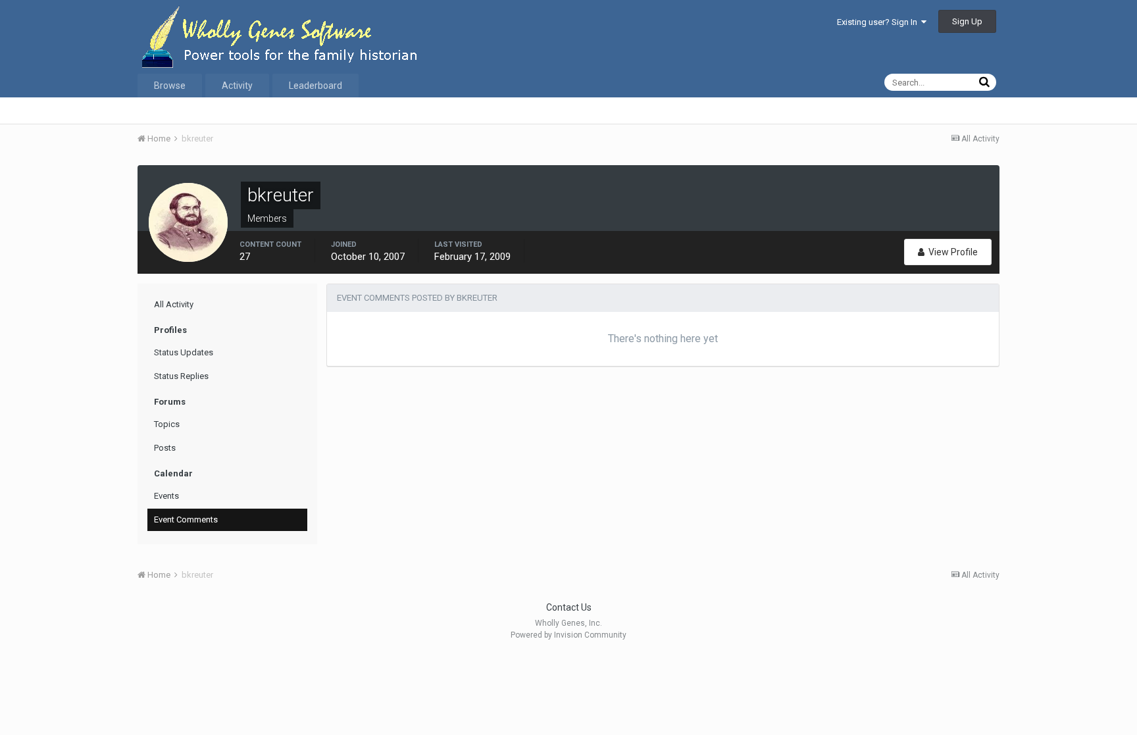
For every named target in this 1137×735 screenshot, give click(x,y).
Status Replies (181, 376)
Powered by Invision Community (568, 635)
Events (166, 496)
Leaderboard (315, 85)
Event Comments (186, 519)
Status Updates (183, 352)
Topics (167, 424)
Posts (165, 448)
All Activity (173, 304)
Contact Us (569, 607)
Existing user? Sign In (879, 22)
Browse (170, 85)
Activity (237, 85)
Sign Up (967, 21)
